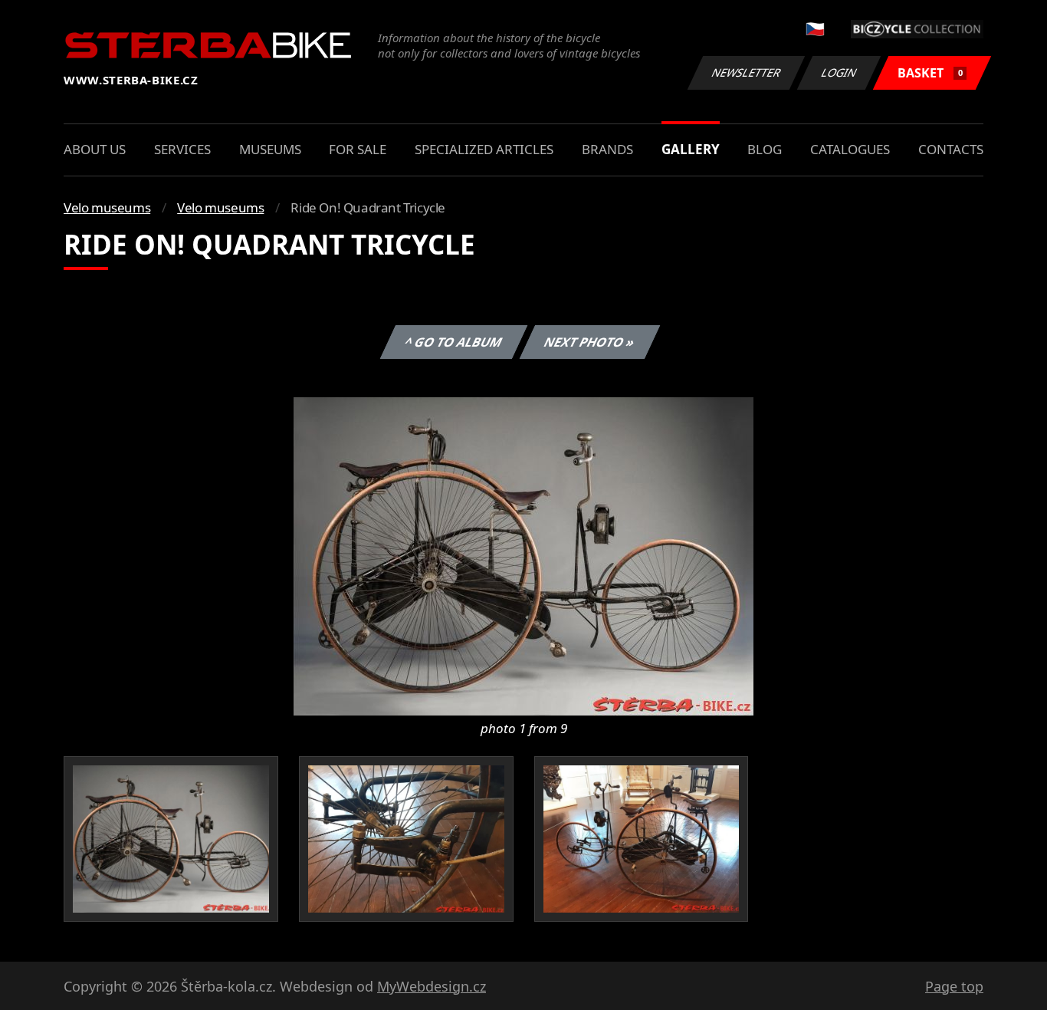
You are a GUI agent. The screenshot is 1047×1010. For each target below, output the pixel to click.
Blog (764, 149)
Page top (954, 986)
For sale (357, 149)
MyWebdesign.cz (431, 986)
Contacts (950, 149)
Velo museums (107, 207)
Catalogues (850, 149)
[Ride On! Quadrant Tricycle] (523, 555)
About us (95, 149)
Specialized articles (484, 149)
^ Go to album (453, 342)
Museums (270, 149)
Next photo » (589, 342)
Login (839, 72)
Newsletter (746, 72)
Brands (607, 149)
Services (182, 149)
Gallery (690, 149)
